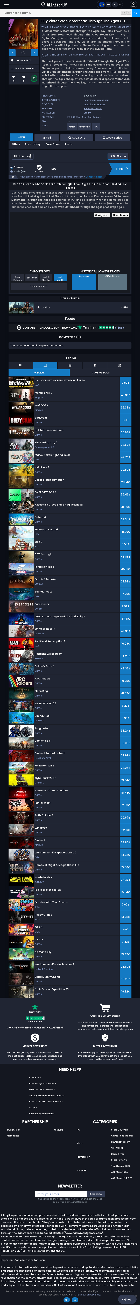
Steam (87, 112)
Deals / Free (117, 1154)
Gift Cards (117, 1147)
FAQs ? (33, 1107)
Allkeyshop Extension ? (41, 1113)
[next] (34, 52)
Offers (16, 144)
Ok (66, 1300)
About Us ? (35, 1077)
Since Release (17, 278)
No (75, 1300)
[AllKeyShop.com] (54, 4)
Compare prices (94, 176)
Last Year (32, 277)
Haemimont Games (94, 104)
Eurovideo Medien (93, 108)
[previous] (12, 52)
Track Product (39, 286)
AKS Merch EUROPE (121, 1178)
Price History (32, 144)
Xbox (79, 1143)
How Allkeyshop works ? (42, 1083)
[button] (133, 4)
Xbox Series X (94, 117)
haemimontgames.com (96, 100)
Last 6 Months (46, 278)
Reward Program (120, 1141)
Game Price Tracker (122, 1135)
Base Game (53, 144)
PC (78, 1129)
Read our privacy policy (89, 1294)
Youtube (58, 1129)
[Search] (136, 13)
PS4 (73, 117)
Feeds (69, 144)
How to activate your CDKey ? (46, 1101)
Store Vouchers (119, 1129)
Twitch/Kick (13, 1129)
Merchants (13, 1135)
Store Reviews (119, 1160)
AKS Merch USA (119, 1172)
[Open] (6, 4)
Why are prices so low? (42, 1089)
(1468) (119, 328)
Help (129, 1299)
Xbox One (81, 117)
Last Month (60, 278)
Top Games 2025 (120, 1166)
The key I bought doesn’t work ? (47, 1095)
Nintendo (82, 1170)
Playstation (83, 1156)
